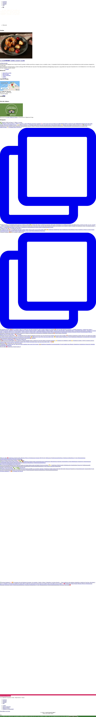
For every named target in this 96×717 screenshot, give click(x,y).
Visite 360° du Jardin (7, 73)
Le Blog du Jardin (3, 63)
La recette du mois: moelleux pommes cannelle (12, 60)
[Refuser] (77, 716)
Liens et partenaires (7, 75)
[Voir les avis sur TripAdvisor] (11, 116)
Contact (4, 76)
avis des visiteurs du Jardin (11, 117)
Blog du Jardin (6, 74)
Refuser (75, 716)
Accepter (71, 716)
